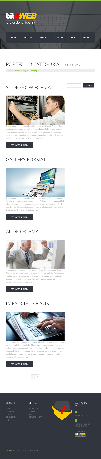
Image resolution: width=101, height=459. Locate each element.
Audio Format (24, 231)
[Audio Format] (35, 254)
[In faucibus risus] (35, 326)
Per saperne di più (19, 145)
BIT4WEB (10, 450)
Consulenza (58, 37)
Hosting (32, 412)
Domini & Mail (34, 409)
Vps (30, 414)
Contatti (87, 37)
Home (13, 37)
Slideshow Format (30, 87)
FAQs (73, 37)
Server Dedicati (35, 417)
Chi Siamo (28, 37)
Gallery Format (26, 159)
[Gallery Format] (35, 182)
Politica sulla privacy (31, 450)
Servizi (43, 37)
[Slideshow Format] (35, 110)
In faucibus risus (27, 303)
